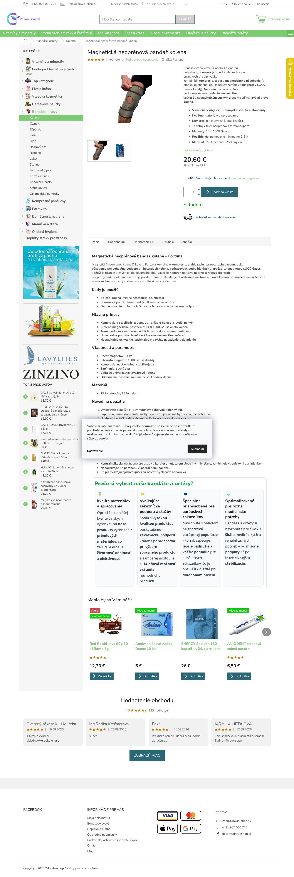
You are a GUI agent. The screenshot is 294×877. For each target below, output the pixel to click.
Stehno (35, 164)
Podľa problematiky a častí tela (49, 71)
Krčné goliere (38, 188)
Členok (34, 124)
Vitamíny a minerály (48, 61)
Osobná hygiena (45, 231)
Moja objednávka (124, 4)
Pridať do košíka (222, 192)
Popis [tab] (95, 242)
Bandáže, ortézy (44, 111)
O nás (91, 845)
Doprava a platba (98, 829)
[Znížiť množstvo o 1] (199, 194)
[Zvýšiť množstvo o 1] (199, 189)
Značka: (172, 59)
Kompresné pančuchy (49, 201)
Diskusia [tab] (168, 242)
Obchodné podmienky (102, 835)
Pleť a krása (41, 88)
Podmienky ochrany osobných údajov (112, 840)
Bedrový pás (38, 147)
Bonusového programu (243, 178)
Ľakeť (33, 159)
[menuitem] (19, 33)
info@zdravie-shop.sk (236, 821)
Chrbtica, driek (39, 176)
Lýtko (33, 135)
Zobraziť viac (147, 755)
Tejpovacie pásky (41, 182)
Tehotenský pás (40, 170)
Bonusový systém (160, 4)
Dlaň (33, 141)
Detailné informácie (196, 150)
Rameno (35, 153)
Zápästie (35, 129)
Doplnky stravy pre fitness (46, 238)
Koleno (34, 118)
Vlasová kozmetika (47, 96)
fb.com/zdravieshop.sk (237, 834)
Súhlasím (197, 449)
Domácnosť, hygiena (48, 216)
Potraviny (39, 208)
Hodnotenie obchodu (147, 700)
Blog (90, 851)
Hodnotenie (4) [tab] (143, 242)
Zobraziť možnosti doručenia (216, 217)
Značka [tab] (187, 242)
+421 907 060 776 (234, 827)
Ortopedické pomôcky (44, 194)
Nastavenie (95, 451)
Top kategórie (43, 81)
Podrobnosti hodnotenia (141, 59)
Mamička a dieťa (45, 224)
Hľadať (185, 19)
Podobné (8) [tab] (116, 242)
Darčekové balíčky (46, 104)
